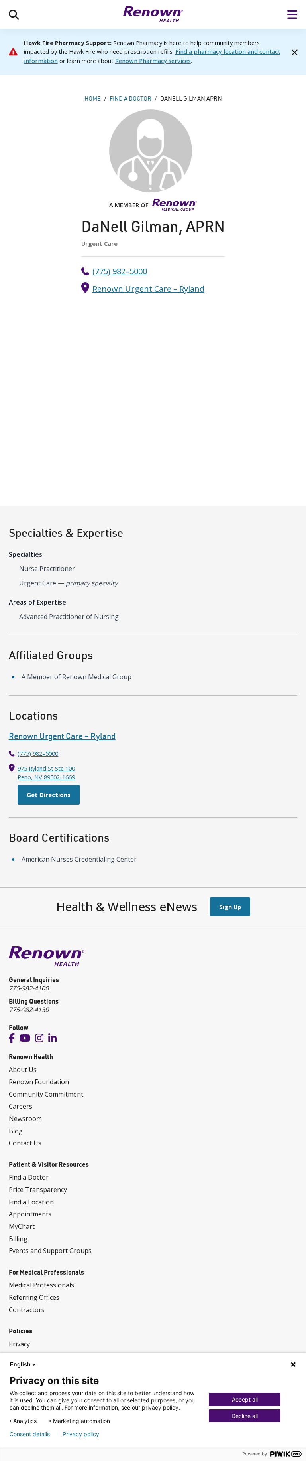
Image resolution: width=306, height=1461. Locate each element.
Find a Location (31, 1202)
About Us (23, 1069)
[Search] (14, 14)
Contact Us (25, 1143)
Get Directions (49, 795)
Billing (18, 1238)
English (20, 1364)
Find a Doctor (29, 1177)
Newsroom (25, 1118)
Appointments (30, 1214)
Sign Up (230, 907)
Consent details (30, 1434)
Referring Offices (34, 1297)
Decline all (244, 1415)
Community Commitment (46, 1094)
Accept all (245, 1399)
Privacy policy (81, 1434)
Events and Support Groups (50, 1250)
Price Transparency (38, 1189)
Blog (16, 1131)
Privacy (19, 1344)
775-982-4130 (29, 1009)
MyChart (22, 1226)
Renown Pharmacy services (153, 61)
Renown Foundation (39, 1081)
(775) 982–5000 (119, 271)
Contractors (27, 1309)
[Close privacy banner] (293, 1364)
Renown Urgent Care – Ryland (148, 288)
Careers (20, 1106)
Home (92, 98)
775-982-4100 (29, 988)
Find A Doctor (130, 98)
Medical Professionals (41, 1285)
